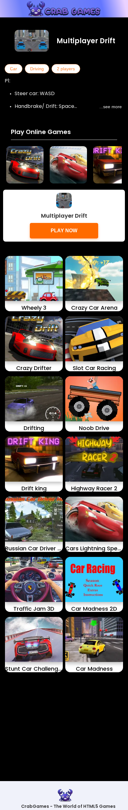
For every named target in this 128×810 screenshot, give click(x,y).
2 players (66, 68)
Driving (37, 68)
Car (13, 68)
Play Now (64, 230)
